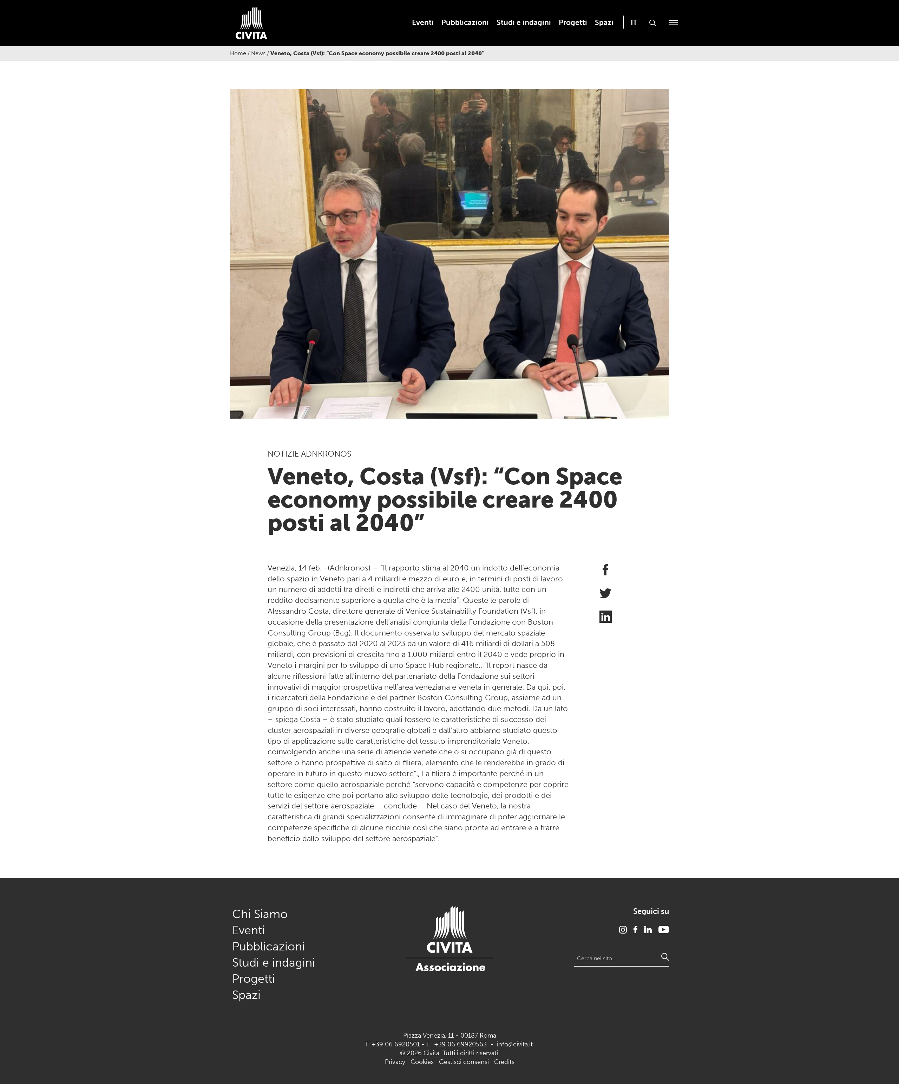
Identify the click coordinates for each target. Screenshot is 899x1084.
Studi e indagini (524, 22)
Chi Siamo (260, 914)
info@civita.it (515, 1044)
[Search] (665, 957)
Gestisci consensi (464, 1062)
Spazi (604, 22)
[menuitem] (423, 22)
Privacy (395, 1062)
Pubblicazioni (465, 22)
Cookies (422, 1062)
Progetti (573, 22)
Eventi (423, 22)
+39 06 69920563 (460, 1044)
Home (238, 53)
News (258, 53)
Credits (504, 1062)
